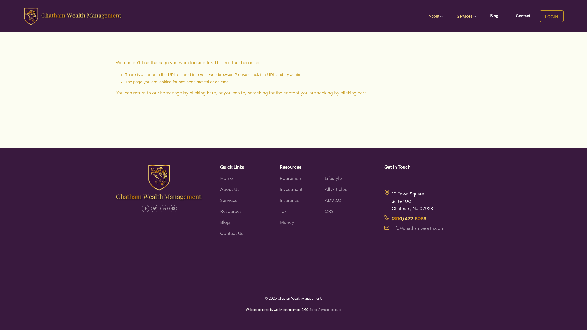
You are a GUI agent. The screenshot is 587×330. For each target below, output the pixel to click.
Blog (494, 16)
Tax (283, 212)
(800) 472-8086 (409, 219)
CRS (329, 212)
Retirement (291, 179)
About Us (229, 190)
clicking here (203, 93)
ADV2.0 (333, 201)
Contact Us (231, 234)
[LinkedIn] (164, 208)
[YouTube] (173, 208)
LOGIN (551, 16)
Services (228, 201)
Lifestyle (333, 179)
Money (287, 223)
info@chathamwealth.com (418, 229)
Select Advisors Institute (325, 309)
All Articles (336, 190)
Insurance (289, 201)
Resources (231, 212)
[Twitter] (154, 208)
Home (226, 179)
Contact (523, 16)
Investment (291, 190)
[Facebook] (145, 208)
